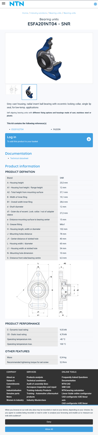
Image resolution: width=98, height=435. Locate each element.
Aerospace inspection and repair (42, 387)
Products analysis (35, 377)
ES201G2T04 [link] (17, 129)
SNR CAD (66, 387)
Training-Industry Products (39, 390)
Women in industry (15, 400)
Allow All (49, 429)
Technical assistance (36, 380)
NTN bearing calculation (73, 390)
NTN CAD (66, 384)
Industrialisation (14, 390)
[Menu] (3, 4)
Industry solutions (38, 13)
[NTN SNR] (16, 3)
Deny (49, 422)
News (9, 397)
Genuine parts (13, 393)
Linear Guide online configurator (76, 393)
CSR (8, 387)
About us (11, 377)
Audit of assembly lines (37, 384)
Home (25, 13)
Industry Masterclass (36, 400)
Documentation (69, 380)
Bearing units (55, 13)
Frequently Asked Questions (75, 377)
